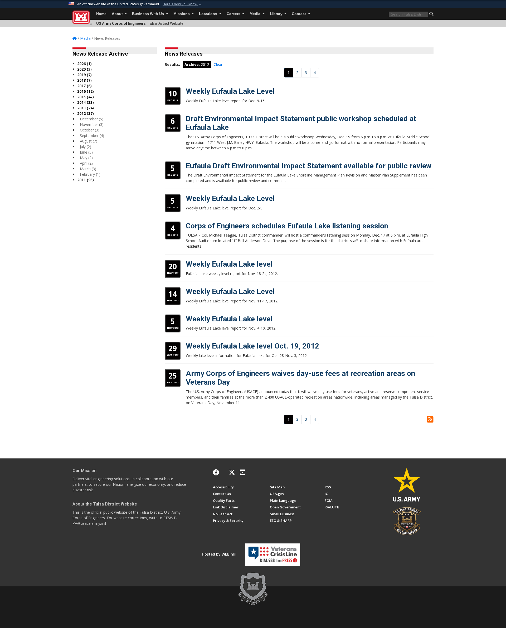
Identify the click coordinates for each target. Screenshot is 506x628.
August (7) (88, 141)
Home (101, 14)
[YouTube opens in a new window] (242, 472)
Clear (218, 64)
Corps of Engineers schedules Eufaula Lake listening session (287, 226)
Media (255, 14)
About (118, 14)
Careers (234, 14)
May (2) (86, 157)
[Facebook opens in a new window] (216, 472)
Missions (182, 14)
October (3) (89, 130)
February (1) (90, 174)
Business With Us (148, 14)
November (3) (92, 124)
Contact (299, 14)
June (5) (86, 152)
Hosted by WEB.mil (219, 554)
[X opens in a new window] (232, 472)
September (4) (92, 135)
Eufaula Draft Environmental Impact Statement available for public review (308, 165)
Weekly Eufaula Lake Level (230, 91)
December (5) (91, 118)
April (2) (86, 163)
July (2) (85, 146)
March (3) (88, 168)
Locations (208, 14)
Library (277, 14)
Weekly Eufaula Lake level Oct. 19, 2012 (252, 346)
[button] (183, 4)
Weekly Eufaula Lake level (229, 264)
